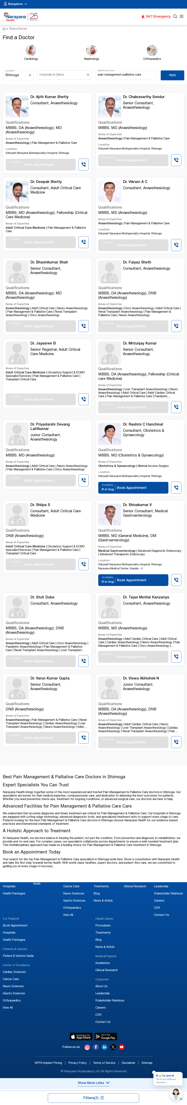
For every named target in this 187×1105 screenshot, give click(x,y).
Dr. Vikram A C (135, 182)
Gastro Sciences (74, 901)
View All (68, 915)
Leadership (161, 886)
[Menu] (181, 16)
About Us (160, 879)
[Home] (21, 16)
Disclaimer (130, 1063)
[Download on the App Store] (81, 1036)
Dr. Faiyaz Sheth (137, 263)
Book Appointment (15, 879)
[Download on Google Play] (105, 1036)
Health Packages (14, 893)
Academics (131, 879)
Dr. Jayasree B (43, 344)
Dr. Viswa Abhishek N (141, 679)
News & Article (103, 901)
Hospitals (9, 886)
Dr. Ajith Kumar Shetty (49, 97)
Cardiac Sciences (74, 879)
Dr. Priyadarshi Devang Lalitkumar (50, 427)
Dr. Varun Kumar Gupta (50, 679)
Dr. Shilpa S (40, 505)
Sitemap (147, 1063)
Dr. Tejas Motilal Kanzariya (146, 598)
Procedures (101, 879)
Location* (10, 71)
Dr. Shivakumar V (137, 505)
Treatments (101, 886)
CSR (157, 908)
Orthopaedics (72, 908)
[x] (113, 1049)
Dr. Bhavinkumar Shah (49, 263)
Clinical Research (135, 886)
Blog (97, 893)
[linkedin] (104, 1049)
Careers (159, 901)
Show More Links (91, 1083)
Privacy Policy (79, 1063)
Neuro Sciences (73, 893)
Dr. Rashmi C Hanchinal (143, 425)
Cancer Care (71, 886)
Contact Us (161, 915)
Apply (172, 75)
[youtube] (122, 1049)
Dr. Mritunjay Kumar (140, 344)
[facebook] (96, 1049)
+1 (141, 569)
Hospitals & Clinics (51, 75)
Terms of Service (106, 1063)
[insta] (87, 1048)
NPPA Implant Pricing (50, 1063)
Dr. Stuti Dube (42, 598)
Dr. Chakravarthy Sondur (144, 97)
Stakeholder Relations (168, 893)
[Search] (175, 16)
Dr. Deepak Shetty (46, 182)
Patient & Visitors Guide (18, 956)
